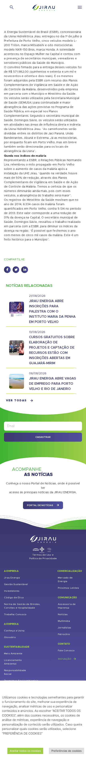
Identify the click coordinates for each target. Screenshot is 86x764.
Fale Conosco (66, 650)
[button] (7, 269)
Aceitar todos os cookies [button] (25, 750)
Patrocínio (64, 634)
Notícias (63, 614)
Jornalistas (64, 627)
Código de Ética (14, 597)
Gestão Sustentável (16, 584)
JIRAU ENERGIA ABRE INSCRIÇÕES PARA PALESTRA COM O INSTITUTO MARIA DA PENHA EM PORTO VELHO (52, 311)
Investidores (11, 591)
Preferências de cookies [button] (66, 750)
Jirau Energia (12, 577)
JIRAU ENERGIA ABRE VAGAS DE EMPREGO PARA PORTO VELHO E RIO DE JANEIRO (52, 384)
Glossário (10, 637)
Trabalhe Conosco (15, 614)
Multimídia (64, 621)
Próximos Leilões (68, 588)
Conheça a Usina (14, 630)
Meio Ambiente (13, 653)
